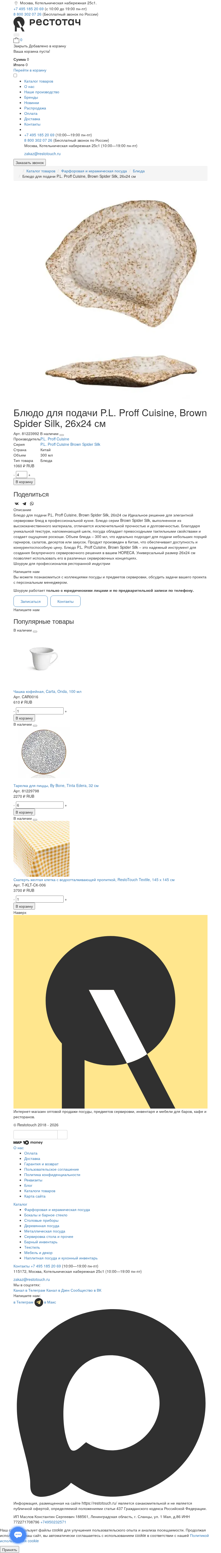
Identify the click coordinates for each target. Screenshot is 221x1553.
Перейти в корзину (29, 70)
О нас (29, 86)
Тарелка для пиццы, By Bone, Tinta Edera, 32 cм (56, 785)
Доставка (32, 118)
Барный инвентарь (40, 1241)
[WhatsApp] (32, 503)
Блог (28, 1185)
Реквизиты (33, 1179)
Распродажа (35, 108)
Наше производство (41, 91)
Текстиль (32, 1247)
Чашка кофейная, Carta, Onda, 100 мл (47, 691)
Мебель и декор (38, 1252)
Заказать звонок (30, 162)
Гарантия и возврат (41, 1163)
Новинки (31, 102)
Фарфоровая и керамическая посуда (94, 170)
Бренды (31, 97)
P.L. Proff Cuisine (54, 438)
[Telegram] (24, 503)
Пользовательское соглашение (51, 1169)
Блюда (139, 170)
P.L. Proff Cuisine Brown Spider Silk (70, 444)
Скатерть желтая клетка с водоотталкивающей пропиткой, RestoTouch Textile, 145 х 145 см (94, 879)
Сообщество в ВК (86, 1290)
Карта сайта (35, 1196)
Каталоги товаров (39, 1190)
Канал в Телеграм (29, 1290)
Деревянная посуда (41, 1225)
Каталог (20, 1204)
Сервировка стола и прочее (48, 1236)
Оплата (30, 113)
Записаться (30, 601)
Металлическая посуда (44, 1231)
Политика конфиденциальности (52, 1174)
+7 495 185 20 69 (29, 8)
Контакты (32, 124)
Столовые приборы (41, 1220)
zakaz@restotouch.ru (42, 153)
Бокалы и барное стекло (45, 1214)
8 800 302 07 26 (28, 14)
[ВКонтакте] (16, 503)
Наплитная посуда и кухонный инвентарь (61, 1257)
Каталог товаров (40, 170)
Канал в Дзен (58, 1290)
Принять (9, 1549)
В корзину (24, 481)
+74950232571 (53, 1521)
